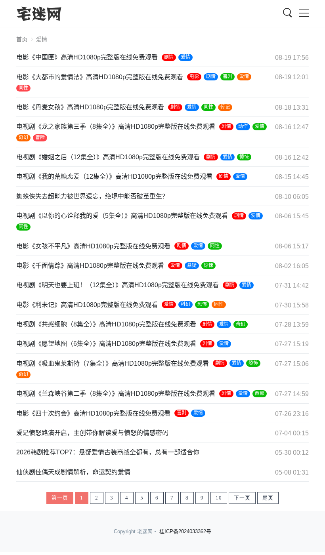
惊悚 (244, 157)
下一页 (242, 498)
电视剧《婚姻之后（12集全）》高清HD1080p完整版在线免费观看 (108, 157)
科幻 (185, 304)
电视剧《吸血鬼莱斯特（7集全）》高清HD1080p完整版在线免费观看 (112, 363)
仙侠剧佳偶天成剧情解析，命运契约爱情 (73, 472)
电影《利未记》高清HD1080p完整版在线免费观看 (87, 304)
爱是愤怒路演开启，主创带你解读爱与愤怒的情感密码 (92, 432)
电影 (194, 76)
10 (219, 498)
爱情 (185, 57)
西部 (259, 393)
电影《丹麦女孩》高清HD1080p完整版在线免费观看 (90, 107)
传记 (225, 107)
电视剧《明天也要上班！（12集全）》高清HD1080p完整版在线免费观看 (117, 285)
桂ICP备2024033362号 (185, 531)
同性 (23, 88)
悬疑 (192, 265)
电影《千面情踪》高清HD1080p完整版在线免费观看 (90, 265)
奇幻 (23, 137)
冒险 (40, 137)
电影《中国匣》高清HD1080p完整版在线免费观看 (87, 57)
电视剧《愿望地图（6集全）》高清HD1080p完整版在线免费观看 (106, 343)
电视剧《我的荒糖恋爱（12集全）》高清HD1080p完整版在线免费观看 (114, 176)
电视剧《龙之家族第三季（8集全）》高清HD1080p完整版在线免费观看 (115, 126)
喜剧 (227, 76)
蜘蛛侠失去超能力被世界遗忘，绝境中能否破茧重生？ (92, 196)
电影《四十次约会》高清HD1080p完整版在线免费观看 (93, 413)
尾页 (267, 498)
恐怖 (202, 304)
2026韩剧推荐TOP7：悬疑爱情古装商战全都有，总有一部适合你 (107, 452)
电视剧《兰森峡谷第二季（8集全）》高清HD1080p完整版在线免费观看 (115, 393)
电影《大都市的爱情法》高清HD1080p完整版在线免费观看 (99, 77)
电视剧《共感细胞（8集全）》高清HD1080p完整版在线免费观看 (106, 324)
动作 (243, 126)
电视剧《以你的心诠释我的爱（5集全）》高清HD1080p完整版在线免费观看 (122, 215)
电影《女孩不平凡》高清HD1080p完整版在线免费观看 (93, 246)
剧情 (169, 57)
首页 (21, 39)
